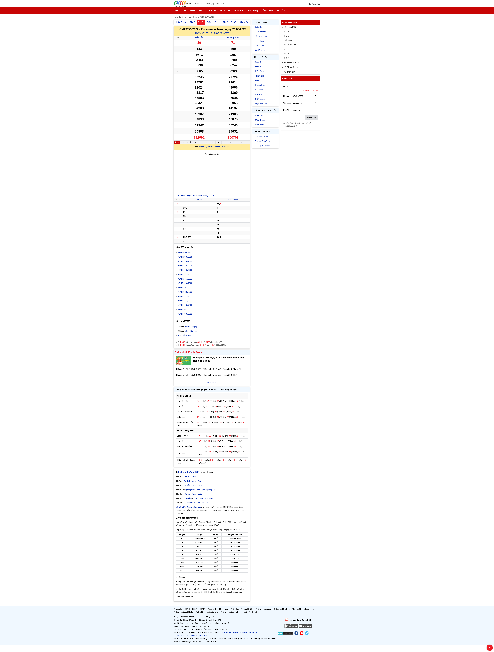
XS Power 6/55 (290, 45)
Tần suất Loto (261, 36)
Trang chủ (178, 609)
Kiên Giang (259, 71)
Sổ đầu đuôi (267, 11)
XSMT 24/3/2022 (185, 292)
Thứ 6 (286, 36)
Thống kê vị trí (247, 609)
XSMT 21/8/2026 (185, 266)
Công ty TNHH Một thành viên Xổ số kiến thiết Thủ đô (237, 632)
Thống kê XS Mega (262, 131)
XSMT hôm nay (184, 252)
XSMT (201, 11)
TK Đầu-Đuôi (260, 32)
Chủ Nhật (288, 40)
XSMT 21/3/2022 (185, 305)
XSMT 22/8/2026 (185, 261)
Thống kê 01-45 (261, 136)
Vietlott (211, 11)
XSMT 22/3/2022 (185, 301)
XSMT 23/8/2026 (185, 257)
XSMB (183, 11)
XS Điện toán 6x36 (291, 62)
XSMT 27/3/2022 (185, 279)
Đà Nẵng (187, 485)
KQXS (182, 342)
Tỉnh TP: (286, 110)
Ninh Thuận (197, 494)
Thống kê (238, 11)
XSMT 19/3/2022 (185, 314)
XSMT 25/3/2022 (185, 287)
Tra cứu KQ (252, 11)
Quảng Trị (210, 490)
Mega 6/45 (259, 94)
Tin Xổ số (281, 11)
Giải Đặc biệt (260, 50)
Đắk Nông (209, 498)
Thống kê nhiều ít (262, 141)
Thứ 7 (286, 58)
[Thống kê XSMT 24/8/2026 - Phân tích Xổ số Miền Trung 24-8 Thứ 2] (183, 360)
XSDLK (199, 342)
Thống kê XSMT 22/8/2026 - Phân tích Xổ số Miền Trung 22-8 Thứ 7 (207, 375)
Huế (194, 476)
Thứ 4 (286, 31)
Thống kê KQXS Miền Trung (188, 352)
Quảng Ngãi (198, 498)
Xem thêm (211, 382)
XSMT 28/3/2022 (206, 147)
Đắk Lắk (199, 38)
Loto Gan (259, 27)
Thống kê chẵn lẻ (262, 146)
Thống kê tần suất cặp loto (206, 612)
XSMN (192, 11)
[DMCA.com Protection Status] (285, 634)
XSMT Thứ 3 (207, 33)
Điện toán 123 (261, 104)
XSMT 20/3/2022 (185, 309)
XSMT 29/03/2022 (221, 33)
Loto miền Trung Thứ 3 (203, 195)
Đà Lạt (258, 66)
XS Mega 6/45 (290, 27)
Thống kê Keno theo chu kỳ (303, 609)
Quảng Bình (190, 490)
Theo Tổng (259, 41)
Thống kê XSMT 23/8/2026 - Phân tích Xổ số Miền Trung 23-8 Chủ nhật (208, 369)
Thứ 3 (286, 49)
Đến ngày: (287, 103)
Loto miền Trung (183, 195)
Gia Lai (187, 494)
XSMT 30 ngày (191, 326)
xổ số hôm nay (191, 331)
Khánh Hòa (197, 485)
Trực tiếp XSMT (184, 335)
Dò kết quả (311, 117)
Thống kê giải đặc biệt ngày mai (234, 612)
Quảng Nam (233, 38)
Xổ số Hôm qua (260, 57)
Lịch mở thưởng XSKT (189, 472)
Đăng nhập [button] (315, 4)
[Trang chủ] (176, 10)
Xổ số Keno (223, 609)
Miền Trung (260, 120)
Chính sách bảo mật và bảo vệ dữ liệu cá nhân (190, 635)
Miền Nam (259, 125)
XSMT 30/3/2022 (222, 147)
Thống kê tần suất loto (183, 612)
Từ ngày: (286, 96)
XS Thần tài (260, 99)
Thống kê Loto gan (263, 609)
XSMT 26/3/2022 (185, 283)
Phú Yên (187, 476)
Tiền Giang (259, 76)
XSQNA (203, 345)
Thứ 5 (286, 54)
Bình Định (201, 490)
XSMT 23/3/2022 (185, 296)
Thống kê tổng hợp (282, 609)
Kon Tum (200, 503)
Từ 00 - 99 (259, 45)
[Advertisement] (212, 173)
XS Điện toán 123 (291, 67)
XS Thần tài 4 (289, 72)
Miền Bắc (259, 115)
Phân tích (225, 11)
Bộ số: (285, 86)
